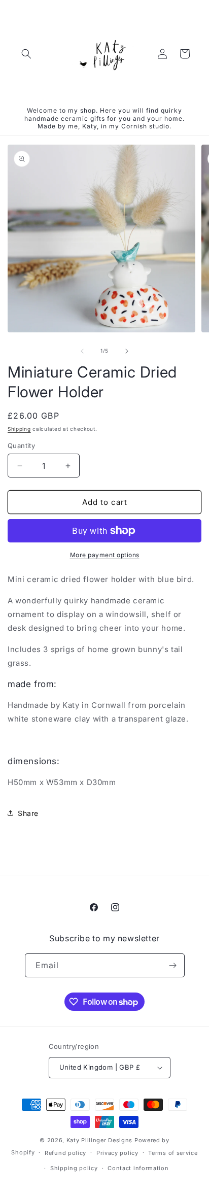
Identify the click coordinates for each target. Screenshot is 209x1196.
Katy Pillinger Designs (99, 1140)
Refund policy (65, 1152)
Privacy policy (117, 1152)
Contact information (138, 1168)
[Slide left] (82, 351)
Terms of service (172, 1152)
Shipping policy (74, 1168)
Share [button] (28, 813)
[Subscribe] (173, 965)
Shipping (19, 429)
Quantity (21, 445)
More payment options (105, 555)
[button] (26, 54)
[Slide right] (127, 351)
